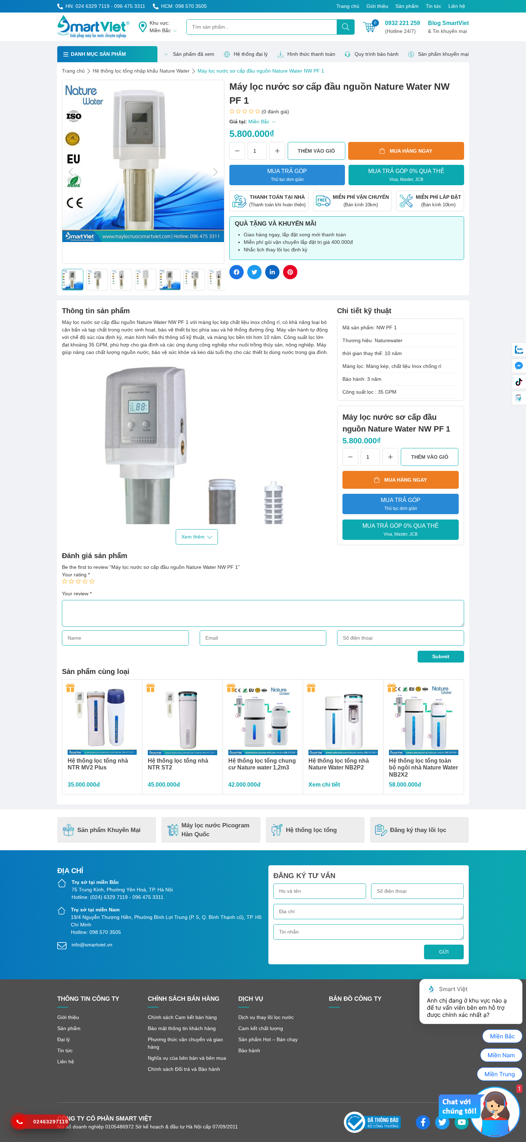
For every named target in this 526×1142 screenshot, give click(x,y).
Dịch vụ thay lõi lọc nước (266, 1017)
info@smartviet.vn (92, 944)
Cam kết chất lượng (260, 1028)
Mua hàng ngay (411, 151)
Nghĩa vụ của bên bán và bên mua (187, 1058)
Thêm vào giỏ (316, 151)
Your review (77, 593)
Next (215, 172)
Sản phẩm (407, 6)
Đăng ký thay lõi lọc (418, 830)
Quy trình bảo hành (377, 54)
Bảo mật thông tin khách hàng (182, 1028)
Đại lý (63, 1039)
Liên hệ (456, 6)
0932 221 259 (402, 27)
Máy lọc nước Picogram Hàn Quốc (215, 830)
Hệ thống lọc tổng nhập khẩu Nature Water (141, 71)
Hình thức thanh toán (311, 54)
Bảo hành (249, 1050)
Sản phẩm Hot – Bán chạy (268, 1039)
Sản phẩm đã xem (193, 54)
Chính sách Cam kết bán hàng (182, 1017)
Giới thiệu (377, 6)
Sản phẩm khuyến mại (443, 54)
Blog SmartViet (448, 27)
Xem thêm (193, 537)
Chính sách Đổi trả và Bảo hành (184, 1069)
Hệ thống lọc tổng (311, 830)
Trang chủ (347, 6)
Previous (71, 172)
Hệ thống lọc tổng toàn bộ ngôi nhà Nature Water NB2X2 (423, 767)
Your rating (76, 574)
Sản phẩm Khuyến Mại (109, 830)
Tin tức (433, 6)
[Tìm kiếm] (346, 27)
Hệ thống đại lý (251, 54)
